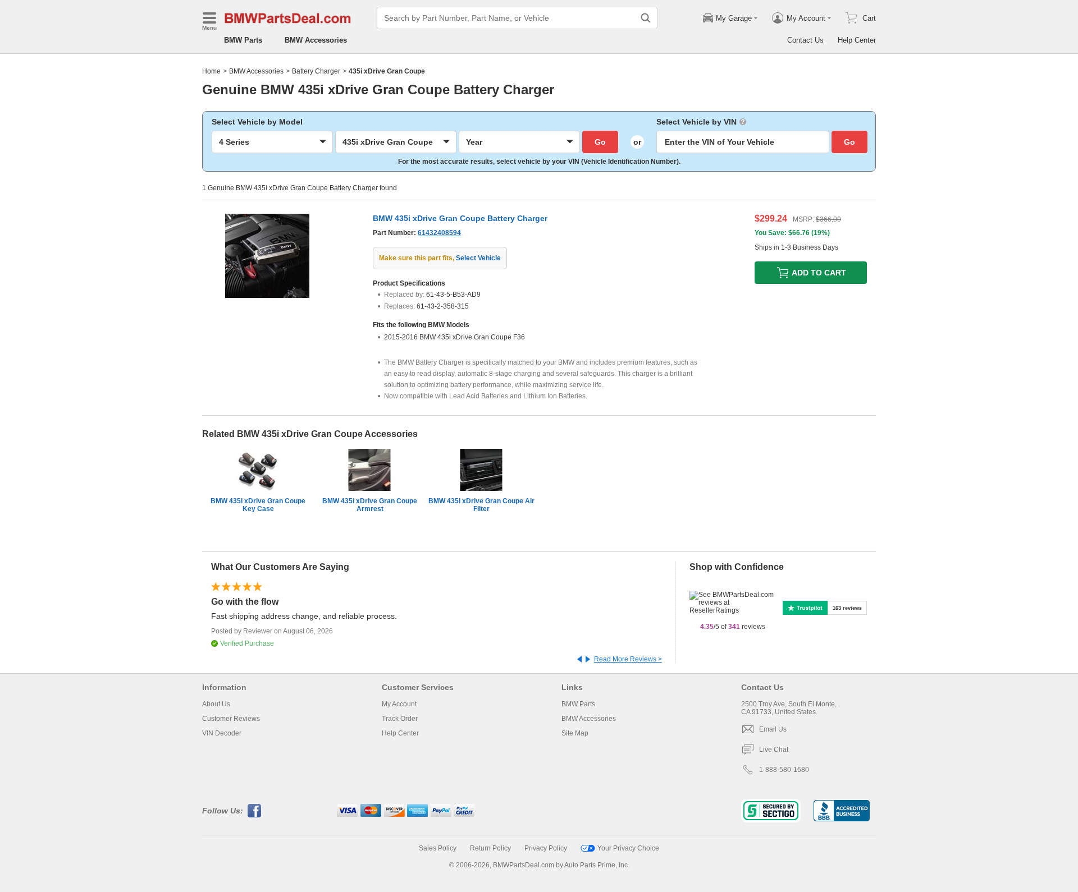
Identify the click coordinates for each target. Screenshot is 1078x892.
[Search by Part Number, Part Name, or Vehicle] (645, 18)
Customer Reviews (231, 719)
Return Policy (490, 848)
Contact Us (805, 40)
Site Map (574, 733)
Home (211, 71)
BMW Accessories (316, 40)
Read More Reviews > (628, 659)
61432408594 (439, 233)
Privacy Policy (545, 848)
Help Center (857, 40)
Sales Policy (437, 848)
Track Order (400, 719)
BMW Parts (243, 40)
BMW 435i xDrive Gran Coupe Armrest (369, 505)
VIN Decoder (221, 733)
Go (600, 141)
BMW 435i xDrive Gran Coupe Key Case (258, 505)
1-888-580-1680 (784, 770)
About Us (216, 704)
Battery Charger (316, 71)
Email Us (773, 729)
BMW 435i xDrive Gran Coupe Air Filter (481, 505)
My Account (399, 704)
